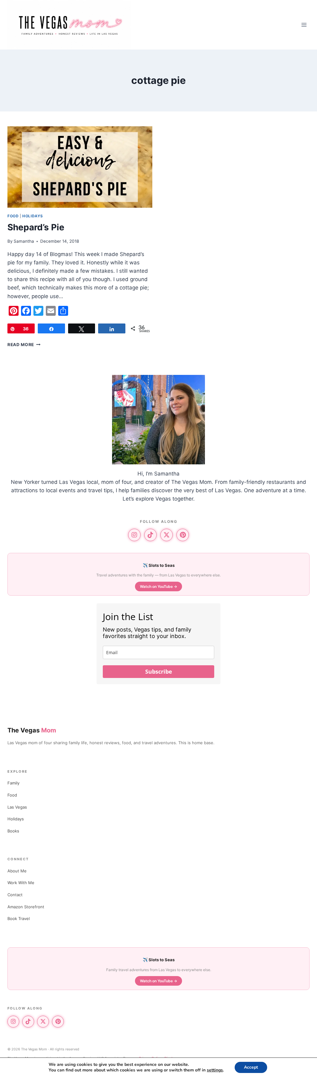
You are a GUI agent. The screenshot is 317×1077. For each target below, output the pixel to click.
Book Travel (18, 918)
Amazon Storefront (25, 906)
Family (13, 782)
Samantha (24, 241)
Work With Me (20, 882)
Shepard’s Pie (35, 227)
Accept (251, 1067)
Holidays (32, 216)
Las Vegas (17, 807)
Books (13, 830)
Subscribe (158, 671)
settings (215, 1070)
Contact (15, 894)
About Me (17, 870)
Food (13, 216)
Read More (24, 344)
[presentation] (79, 167)
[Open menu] (304, 24)
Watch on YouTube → (158, 586)
